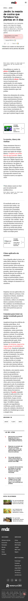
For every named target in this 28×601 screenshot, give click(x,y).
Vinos (3, 552)
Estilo (5, 8)
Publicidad (17, 561)
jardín (14, 392)
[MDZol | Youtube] (16, 580)
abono (16, 79)
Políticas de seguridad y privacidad (18, 568)
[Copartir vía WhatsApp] (4, 43)
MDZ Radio (18, 545)
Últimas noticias (6, 540)
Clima (16, 540)
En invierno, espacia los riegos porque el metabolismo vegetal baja (14, 346)
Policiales (4, 545)
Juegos (17, 547)
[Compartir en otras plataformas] (8, 43)
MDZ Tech (17, 549)
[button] (26, 2)
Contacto (17, 563)
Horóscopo (18, 542)
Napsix (16, 552)
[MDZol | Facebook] (8, 580)
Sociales (4, 554)
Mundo (3, 547)
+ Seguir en (14, 43)
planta (6, 71)
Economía (4, 542)
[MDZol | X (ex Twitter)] (20, 580)
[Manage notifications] (24, 594)
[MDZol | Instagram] (12, 580)
